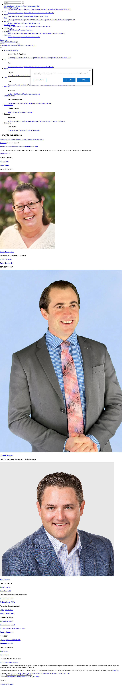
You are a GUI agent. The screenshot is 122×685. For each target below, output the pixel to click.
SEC (69, 9)
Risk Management (34, 23)
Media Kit (46, 673)
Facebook (3, 684)
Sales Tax (32, 13)
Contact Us (25, 673)
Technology (11, 20)
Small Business (41, 9)
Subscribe (29, 675)
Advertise (40, 673)
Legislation (25, 13)
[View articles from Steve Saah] (4, 651)
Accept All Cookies (83, 79)
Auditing (49, 9)
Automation (32, 20)
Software (72, 20)
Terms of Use (53, 673)
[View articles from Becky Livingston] (27, 248)
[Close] (90, 71)
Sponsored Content (51, 33)
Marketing (27, 26)
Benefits (15, 16)
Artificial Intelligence (21, 20)
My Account (30, 6)
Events (21, 33)
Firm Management (9, 25)
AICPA (21, 26)
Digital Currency (52, 20)
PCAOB (65, 9)
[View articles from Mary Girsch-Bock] (6, 610)
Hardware (61, 20)
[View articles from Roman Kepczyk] (10, 640)
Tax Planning (50, 13)
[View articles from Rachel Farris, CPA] (6, 621)
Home (6, 4)
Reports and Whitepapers (31, 33)
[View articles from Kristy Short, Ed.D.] (6, 598)
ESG (16, 9)
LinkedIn (10, 684)
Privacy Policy (115, 670)
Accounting (11, 9)
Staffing (48, 26)
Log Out (36, 6)
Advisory (6, 21)
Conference (7, 35)
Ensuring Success (13, 37)
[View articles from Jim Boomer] (57, 576)
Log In (12, 6)
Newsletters (10, 675)
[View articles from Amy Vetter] (4, 161)
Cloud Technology (41, 20)
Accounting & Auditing (11, 8)
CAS (15, 23)
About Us (7, 6)
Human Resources (23, 16)
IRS (20, 13)
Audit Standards (57, 9)
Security (66, 20)
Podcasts (42, 33)
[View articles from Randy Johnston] (12, 628)
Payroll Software (34, 16)
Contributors (61, 33)
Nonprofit (34, 9)
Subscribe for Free (20, 6)
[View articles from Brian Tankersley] (6, 259)
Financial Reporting (24, 9)
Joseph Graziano (5, 153)
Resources (7, 31)
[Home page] (9, 42)
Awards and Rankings (25, 30)
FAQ (68, 673)
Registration (22, 37)
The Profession (8, 28)
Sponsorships (36, 37)
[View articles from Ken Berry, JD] (5, 587)
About (20, 673)
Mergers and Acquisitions (38, 26)
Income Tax (15, 13)
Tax (5, 11)
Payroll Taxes (44, 16)
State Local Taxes (40, 13)
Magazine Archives (20, 675)
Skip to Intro (4, 40)
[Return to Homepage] (9, 662)
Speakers (29, 37)
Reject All (69, 79)
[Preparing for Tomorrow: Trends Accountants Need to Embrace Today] (22, 139)
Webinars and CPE (13, 33)
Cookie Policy (62, 673)
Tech (5, 18)
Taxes (10, 13)
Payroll (6, 14)
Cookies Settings (40, 79)
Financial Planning (23, 23)
